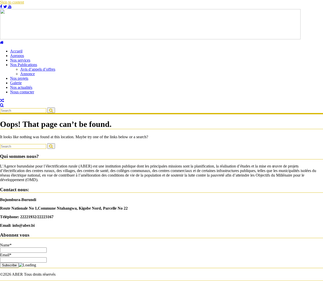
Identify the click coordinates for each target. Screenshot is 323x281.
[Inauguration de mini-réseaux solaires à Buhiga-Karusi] (2, 100)
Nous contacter (22, 92)
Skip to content (12, 2)
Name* (6, 245)
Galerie (16, 83)
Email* (5, 255)
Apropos (17, 55)
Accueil (16, 51)
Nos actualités (21, 87)
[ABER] (2, 42)
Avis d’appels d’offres (37, 69)
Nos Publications (23, 65)
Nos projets (19, 78)
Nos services (20, 60)
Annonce (27, 74)
